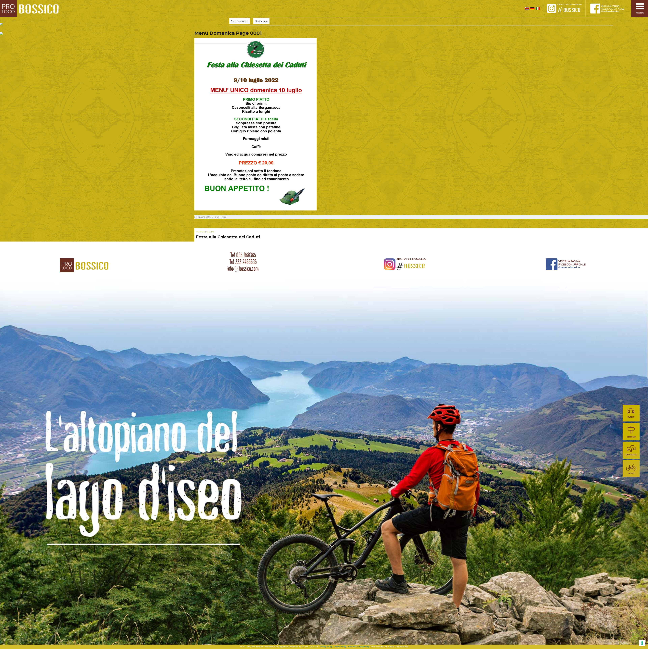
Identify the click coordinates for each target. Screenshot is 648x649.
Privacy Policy (326, 647)
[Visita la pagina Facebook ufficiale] (610, 8)
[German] (532, 8)
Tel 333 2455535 (243, 261)
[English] (527, 8)
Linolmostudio (401, 647)
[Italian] (538, 8)
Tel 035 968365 (243, 255)
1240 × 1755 (220, 217)
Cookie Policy (340, 647)
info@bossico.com (243, 268)
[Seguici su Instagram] (568, 8)
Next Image (261, 21)
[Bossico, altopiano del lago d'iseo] (30, 8)
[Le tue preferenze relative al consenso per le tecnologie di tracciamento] (642, 643)
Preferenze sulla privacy (358, 647)
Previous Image (239, 21)
